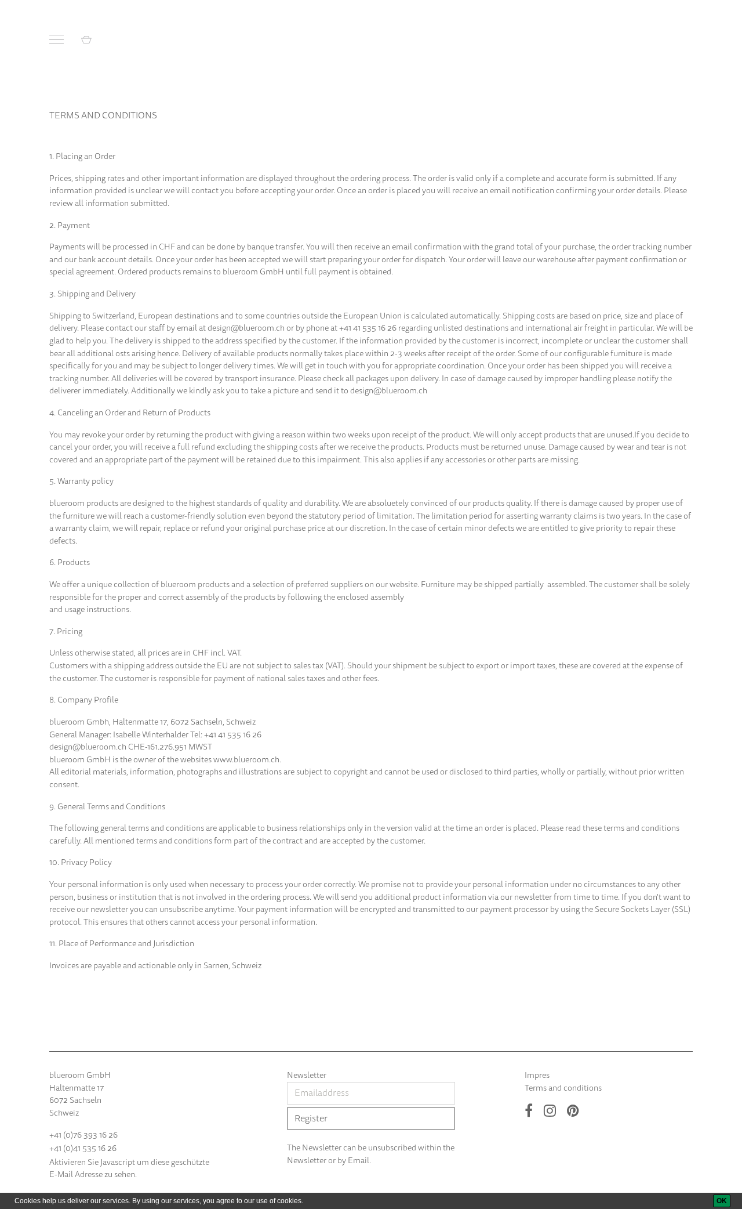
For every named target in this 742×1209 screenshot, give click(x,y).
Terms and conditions (563, 1088)
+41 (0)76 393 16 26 (83, 1135)
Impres (537, 1075)
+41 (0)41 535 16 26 (83, 1148)
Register (311, 1118)
